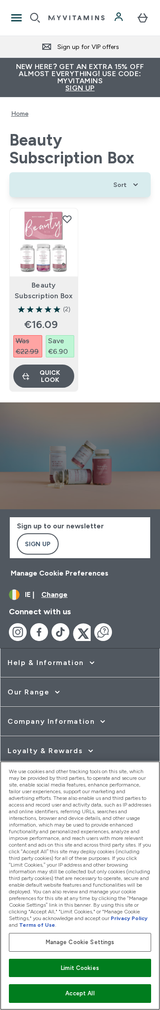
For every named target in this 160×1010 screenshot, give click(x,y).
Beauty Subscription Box (43, 290)
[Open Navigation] (16, 18)
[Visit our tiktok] (60, 632)
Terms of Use (37, 925)
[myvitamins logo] (76, 18)
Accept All (79, 993)
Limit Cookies (80, 968)
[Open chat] (103, 632)
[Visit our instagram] (18, 632)
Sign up (38, 544)
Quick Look (50, 376)
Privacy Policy (129, 918)
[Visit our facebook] (39, 632)
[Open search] (35, 18)
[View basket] (143, 18)
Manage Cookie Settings (80, 942)
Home (19, 113)
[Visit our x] (82, 632)
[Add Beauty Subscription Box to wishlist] (67, 219)
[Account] (120, 18)
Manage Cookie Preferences (59, 573)
